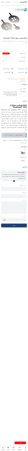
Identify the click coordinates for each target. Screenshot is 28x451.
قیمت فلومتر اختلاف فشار (9, 135)
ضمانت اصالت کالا (21, 72)
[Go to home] (25, 5)
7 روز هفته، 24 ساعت (6, 68)
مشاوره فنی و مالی (21, 68)
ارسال (14, 225)
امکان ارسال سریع (7, 72)
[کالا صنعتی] (23, 2)
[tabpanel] (14, 21)
